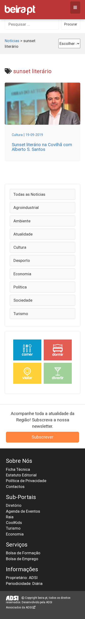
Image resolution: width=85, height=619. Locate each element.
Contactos (15, 486)
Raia (9, 517)
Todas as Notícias (29, 194)
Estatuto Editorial (21, 475)
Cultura (19, 247)
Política (20, 287)
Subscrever (42, 437)
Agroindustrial (26, 207)
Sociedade (22, 300)
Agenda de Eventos (23, 511)
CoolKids (14, 522)
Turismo (20, 313)
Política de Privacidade (26, 480)
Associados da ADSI (19, 607)
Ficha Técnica (18, 469)
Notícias (12, 40)
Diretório (13, 505)
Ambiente (21, 221)
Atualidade (23, 234)
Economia (22, 274)
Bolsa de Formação (23, 553)
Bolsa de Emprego (22, 558)
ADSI (49, 602)
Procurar (70, 24)
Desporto (21, 260)
